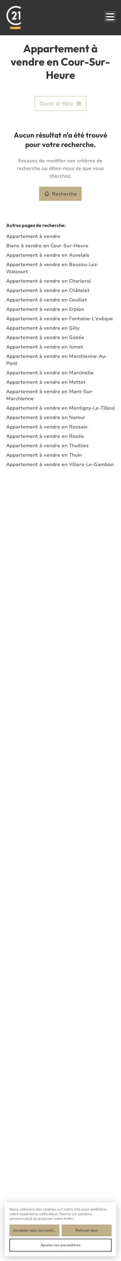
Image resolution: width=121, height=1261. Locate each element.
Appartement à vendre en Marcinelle (50, 372)
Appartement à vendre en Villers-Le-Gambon (60, 464)
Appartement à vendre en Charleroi (48, 281)
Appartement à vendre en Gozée (45, 337)
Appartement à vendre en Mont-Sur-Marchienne (50, 395)
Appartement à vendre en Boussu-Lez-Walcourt (52, 268)
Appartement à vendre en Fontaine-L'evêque (59, 318)
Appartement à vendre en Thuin (44, 455)
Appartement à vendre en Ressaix (47, 426)
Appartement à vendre (33, 236)
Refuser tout (86, 1230)
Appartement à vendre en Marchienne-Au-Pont (56, 359)
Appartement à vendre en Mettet (45, 382)
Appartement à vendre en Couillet (46, 299)
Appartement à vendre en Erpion (45, 309)
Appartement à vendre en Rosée (45, 436)
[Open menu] (110, 16)
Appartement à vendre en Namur (45, 417)
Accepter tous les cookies (35, 1230)
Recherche (64, 194)
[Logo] (29, 17)
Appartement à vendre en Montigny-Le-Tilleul (60, 408)
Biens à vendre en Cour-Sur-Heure (47, 245)
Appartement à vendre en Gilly (43, 328)
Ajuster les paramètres (61, 1244)
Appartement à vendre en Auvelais (47, 255)
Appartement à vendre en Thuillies (47, 445)
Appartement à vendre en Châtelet (48, 290)
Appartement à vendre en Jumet (44, 346)
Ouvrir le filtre (56, 103)
